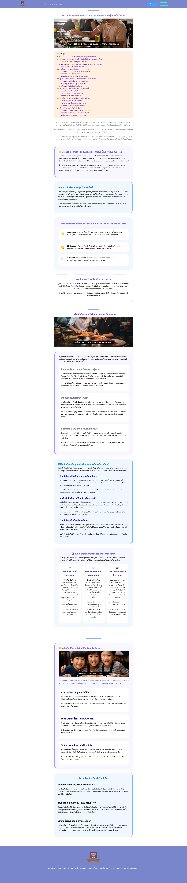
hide (65, 54)
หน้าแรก (46, 4)
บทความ (52, 4)
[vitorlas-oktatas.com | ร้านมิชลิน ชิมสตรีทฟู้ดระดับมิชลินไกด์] (30, 4)
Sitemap (59, 4)
